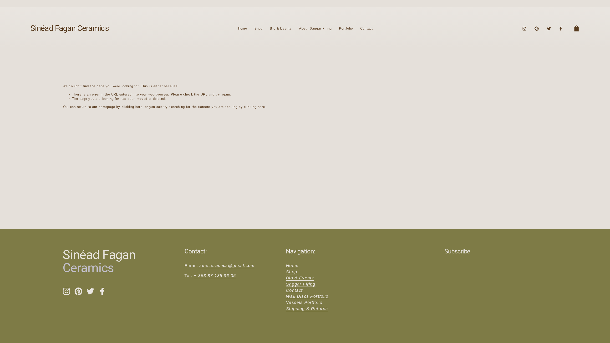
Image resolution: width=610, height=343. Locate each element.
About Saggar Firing (315, 28)
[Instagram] (524, 28)
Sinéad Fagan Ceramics (69, 28)
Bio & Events (281, 28)
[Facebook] (560, 28)
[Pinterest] (536, 28)
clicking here (132, 107)
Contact (366, 28)
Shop (258, 28)
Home (242, 28)
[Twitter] (548, 28)
